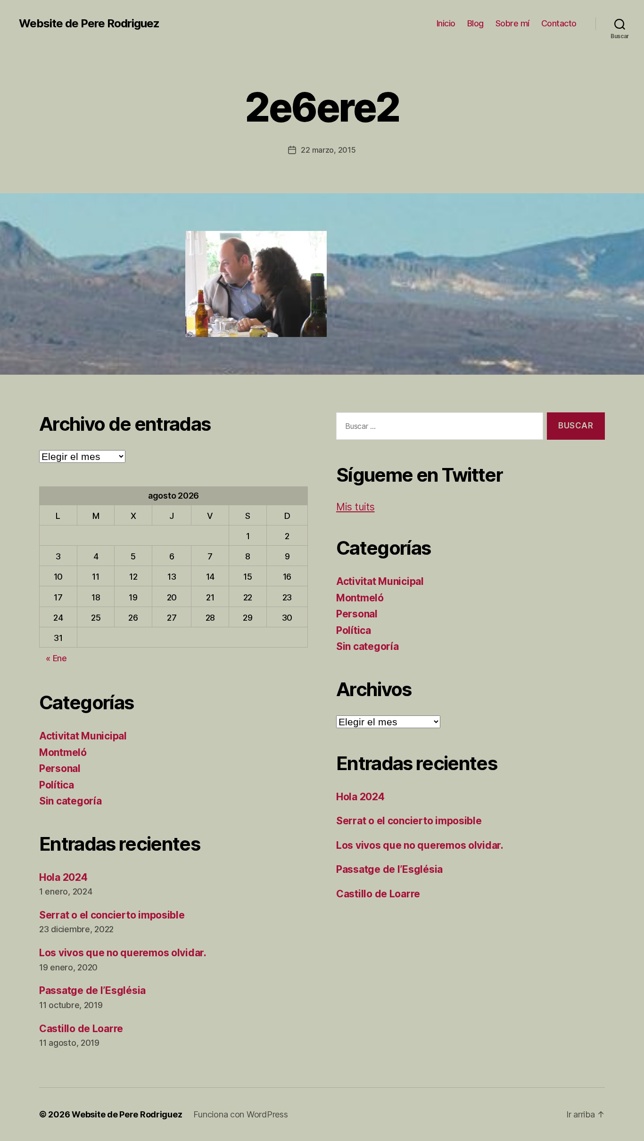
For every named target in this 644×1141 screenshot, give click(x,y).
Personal (60, 768)
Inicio (446, 23)
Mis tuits (355, 507)
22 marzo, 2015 (328, 150)
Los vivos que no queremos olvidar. (122, 953)
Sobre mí (512, 23)
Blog (475, 23)
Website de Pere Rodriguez (89, 23)
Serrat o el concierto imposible (112, 915)
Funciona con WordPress (240, 1114)
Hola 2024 (63, 877)
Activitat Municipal (83, 736)
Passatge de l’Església (92, 990)
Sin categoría (70, 801)
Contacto (559, 23)
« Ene (56, 658)
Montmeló (63, 752)
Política (56, 785)
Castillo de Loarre (81, 1028)
